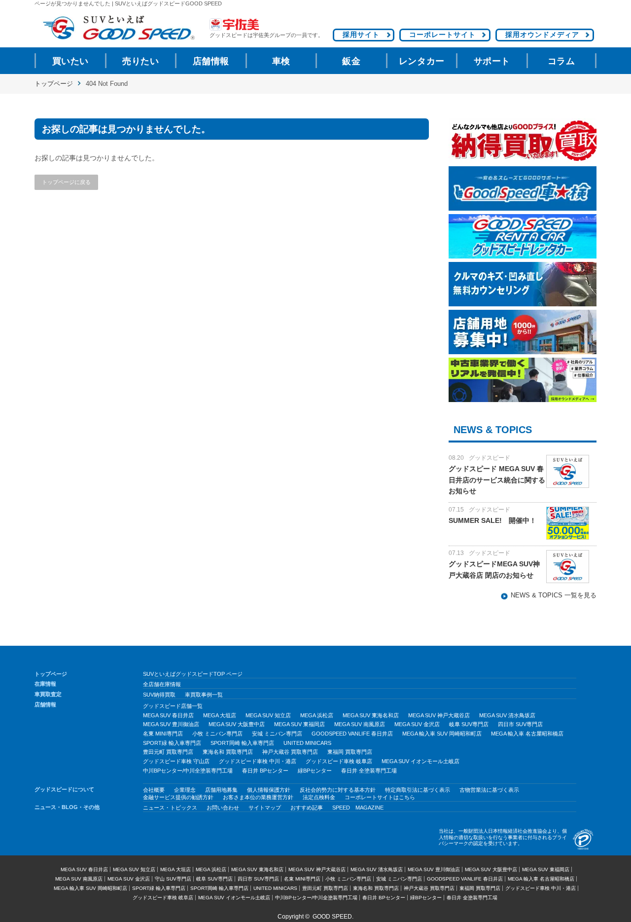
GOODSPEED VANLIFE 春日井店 (352, 734)
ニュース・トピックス (170, 808)
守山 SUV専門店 (173, 879)
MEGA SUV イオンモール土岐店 (420, 761)
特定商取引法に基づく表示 (417, 790)
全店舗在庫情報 (162, 684)
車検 (281, 61)
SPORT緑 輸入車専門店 (172, 743)
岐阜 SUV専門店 (469, 724)
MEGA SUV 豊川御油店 (171, 724)
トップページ (54, 83)
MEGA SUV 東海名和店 (371, 715)
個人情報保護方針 (268, 790)
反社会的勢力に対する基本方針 (338, 790)
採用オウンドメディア (542, 34)
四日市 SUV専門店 (520, 724)
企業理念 (185, 790)
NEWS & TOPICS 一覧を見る (553, 595)
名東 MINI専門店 (163, 734)
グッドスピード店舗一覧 (173, 706)
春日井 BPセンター (265, 771)
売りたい (140, 61)
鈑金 (351, 61)
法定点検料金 (319, 797)
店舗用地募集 (221, 790)
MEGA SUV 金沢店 (417, 724)
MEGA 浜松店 (316, 715)
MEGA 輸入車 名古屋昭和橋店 (527, 734)
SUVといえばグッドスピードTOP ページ (193, 674)
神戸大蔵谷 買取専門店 (290, 752)
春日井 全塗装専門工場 (369, 771)
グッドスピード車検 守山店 (176, 761)
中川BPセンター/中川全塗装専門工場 (188, 771)
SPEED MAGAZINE (358, 808)
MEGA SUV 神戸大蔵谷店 (439, 715)
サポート (492, 61)
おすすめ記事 (306, 808)
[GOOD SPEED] (118, 28)
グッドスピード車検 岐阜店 (339, 761)
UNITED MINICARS (307, 743)
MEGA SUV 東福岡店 (299, 724)
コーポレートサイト (442, 34)
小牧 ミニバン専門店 (217, 734)
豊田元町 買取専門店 (168, 752)
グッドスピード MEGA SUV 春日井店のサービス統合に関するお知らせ (497, 480)
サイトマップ (264, 808)
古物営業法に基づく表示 (489, 790)
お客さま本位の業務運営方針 (258, 797)
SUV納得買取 (159, 695)
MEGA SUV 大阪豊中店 (237, 724)
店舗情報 (211, 61)
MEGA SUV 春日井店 (168, 715)
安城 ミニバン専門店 (277, 734)
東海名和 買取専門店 (228, 752)
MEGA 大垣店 (219, 715)
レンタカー (422, 61)
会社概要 (154, 790)
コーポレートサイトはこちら (380, 797)
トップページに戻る (66, 182)
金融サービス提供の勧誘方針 (178, 797)
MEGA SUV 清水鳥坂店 (507, 715)
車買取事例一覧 (204, 695)
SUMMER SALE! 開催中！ (492, 520)
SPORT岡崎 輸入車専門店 (242, 743)
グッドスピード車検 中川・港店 (257, 761)
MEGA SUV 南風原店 (359, 724)
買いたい (70, 61)
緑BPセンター (315, 771)
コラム (561, 61)
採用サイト (361, 34)
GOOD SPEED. (333, 916)
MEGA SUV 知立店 (268, 715)
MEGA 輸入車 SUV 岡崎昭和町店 (442, 734)
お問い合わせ (223, 808)
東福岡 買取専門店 (349, 752)
